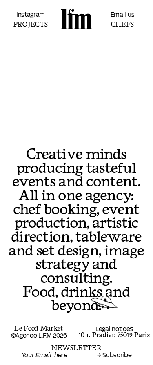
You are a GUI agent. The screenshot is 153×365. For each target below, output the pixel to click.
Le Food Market (38, 329)
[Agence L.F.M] (76, 19)
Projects (30, 24)
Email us (123, 14)
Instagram (30, 14)
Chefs (122, 24)
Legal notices (114, 329)
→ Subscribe (114, 355)
